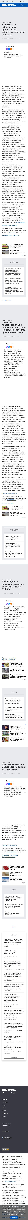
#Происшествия (8, 1145)
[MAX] (7, 49)
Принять (14, 1217)
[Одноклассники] (11, 49)
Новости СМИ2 (6, 300)
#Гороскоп (6, 1134)
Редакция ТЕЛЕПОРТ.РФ (9, 225)
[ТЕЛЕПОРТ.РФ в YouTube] (26, 1)
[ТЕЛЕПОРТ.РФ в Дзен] (21, 1)
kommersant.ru (20, 222)
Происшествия (7, 658)
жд (11, 855)
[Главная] (9, 5)
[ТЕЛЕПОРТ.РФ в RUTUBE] (23, 1)
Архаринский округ (9, 659)
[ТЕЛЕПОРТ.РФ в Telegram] (14, 1)
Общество (6, 855)
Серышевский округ (9, 857)
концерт (10, 503)
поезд (16, 855)
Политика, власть (8, 235)
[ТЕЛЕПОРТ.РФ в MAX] (12, 1)
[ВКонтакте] (9, 49)
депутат (17, 235)
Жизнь (5, 503)
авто (15, 658)
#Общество (21, 1157)
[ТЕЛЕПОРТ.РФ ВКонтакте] (17, 1)
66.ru (14, 1053)
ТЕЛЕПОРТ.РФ (11, 232)
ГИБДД (12, 1069)
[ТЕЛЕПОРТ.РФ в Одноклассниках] (19, 1)
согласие (4, 1208)
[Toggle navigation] (24, 4)
